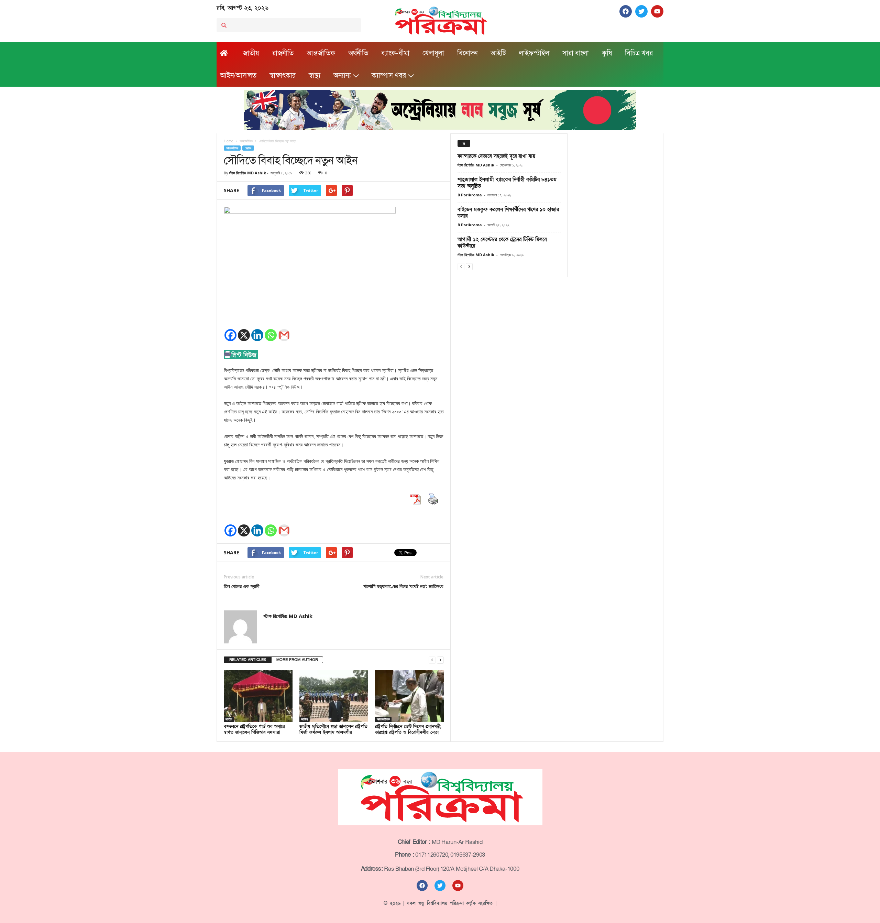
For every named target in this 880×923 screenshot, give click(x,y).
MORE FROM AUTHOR (297, 659)
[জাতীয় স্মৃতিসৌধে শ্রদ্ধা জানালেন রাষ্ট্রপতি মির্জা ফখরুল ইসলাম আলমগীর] (333, 696)
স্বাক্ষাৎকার (283, 75)
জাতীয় (251, 53)
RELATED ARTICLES (247, 659)
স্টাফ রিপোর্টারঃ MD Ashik (247, 172)
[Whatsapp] (271, 335)
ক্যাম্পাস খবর (389, 75)
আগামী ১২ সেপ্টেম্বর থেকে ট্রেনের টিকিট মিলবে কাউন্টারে (502, 242)
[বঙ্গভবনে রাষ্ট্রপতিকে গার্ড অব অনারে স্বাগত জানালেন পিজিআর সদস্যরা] (258, 696)
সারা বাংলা (575, 53)
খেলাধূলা (433, 53)
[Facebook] (230, 335)
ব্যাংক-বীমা (395, 53)
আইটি (498, 53)
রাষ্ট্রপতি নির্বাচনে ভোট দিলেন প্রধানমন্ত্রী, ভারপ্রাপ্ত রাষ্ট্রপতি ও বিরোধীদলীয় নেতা (408, 730)
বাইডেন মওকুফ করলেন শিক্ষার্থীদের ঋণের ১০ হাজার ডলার (508, 212)
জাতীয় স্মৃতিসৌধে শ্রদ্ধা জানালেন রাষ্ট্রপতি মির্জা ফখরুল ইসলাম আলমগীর (333, 730)
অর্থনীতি (358, 53)
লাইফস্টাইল (534, 53)
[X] (244, 335)
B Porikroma (470, 194)
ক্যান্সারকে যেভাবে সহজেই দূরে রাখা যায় (496, 156)
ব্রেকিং (248, 148)
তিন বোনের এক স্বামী (242, 586)
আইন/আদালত (238, 75)
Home (228, 141)
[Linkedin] (257, 335)
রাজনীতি (283, 53)
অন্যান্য (342, 75)
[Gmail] (284, 335)
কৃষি (607, 53)
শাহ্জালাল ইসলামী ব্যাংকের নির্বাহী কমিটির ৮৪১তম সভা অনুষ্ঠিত (507, 182)
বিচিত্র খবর (639, 53)
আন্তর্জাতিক (321, 53)
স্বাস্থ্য (314, 75)
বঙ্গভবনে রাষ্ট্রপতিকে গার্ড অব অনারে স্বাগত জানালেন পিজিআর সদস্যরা (254, 730)
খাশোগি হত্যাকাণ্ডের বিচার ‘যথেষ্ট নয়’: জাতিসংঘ (403, 586)
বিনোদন (467, 53)
